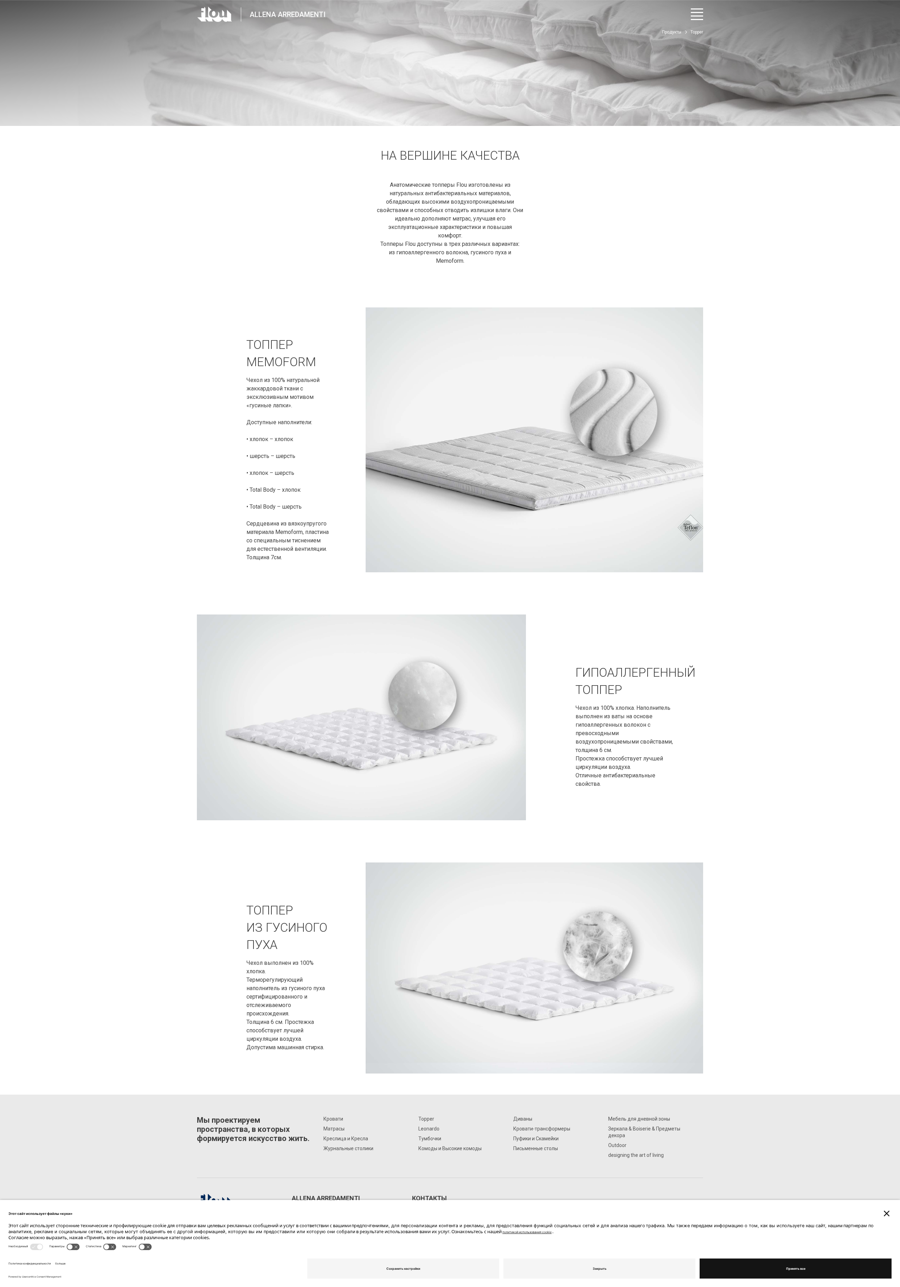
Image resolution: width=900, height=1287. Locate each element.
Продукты (671, 32)
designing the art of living (636, 1155)
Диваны (522, 1119)
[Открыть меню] (697, 14)
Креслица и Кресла (345, 1138)
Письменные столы (535, 1148)
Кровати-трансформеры (541, 1129)
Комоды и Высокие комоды (450, 1148)
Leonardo (428, 1129)
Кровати (333, 1119)
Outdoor (617, 1145)
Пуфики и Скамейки (536, 1138)
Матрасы (334, 1129)
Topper (426, 1119)
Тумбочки (429, 1138)
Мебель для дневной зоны (639, 1119)
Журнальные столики (348, 1148)
